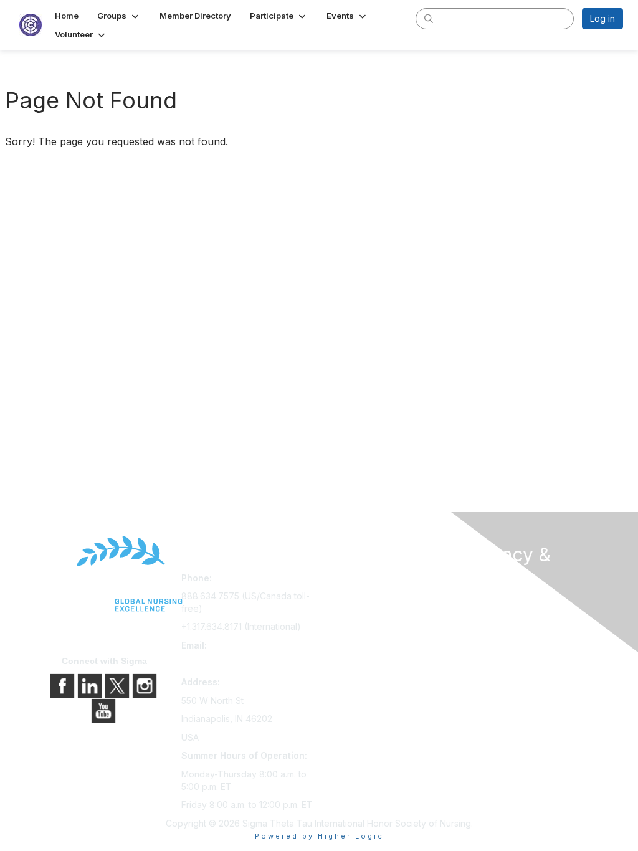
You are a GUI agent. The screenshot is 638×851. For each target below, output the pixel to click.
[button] (119, 15)
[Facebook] (63, 685)
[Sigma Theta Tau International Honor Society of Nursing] (104, 574)
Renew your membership (375, 615)
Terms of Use (495, 637)
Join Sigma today (359, 580)
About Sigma (493, 602)
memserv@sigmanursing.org (239, 663)
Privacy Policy (496, 620)
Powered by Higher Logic (319, 836)
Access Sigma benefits (370, 597)
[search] (429, 18)
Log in (602, 18)
